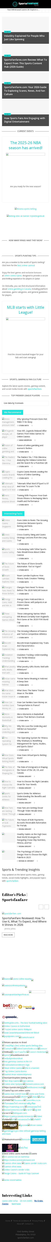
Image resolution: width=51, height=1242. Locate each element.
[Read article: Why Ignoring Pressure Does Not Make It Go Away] (9, 422)
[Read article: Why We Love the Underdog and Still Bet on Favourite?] (9, 729)
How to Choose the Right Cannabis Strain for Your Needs (32, 783)
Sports (7, 32)
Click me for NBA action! (27, 193)
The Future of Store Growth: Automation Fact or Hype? (29, 565)
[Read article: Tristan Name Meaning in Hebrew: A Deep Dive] (9, 682)
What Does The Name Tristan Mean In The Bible (30, 692)
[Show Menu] (3, 4)
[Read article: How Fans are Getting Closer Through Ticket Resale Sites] (9, 811)
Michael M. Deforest (26, 861)
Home (7, 1220)
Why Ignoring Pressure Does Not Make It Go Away (32, 420)
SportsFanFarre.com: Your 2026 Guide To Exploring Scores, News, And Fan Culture (25, 90)
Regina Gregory (25, 776)
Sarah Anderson (25, 440)
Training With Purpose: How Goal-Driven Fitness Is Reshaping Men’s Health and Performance (32, 498)
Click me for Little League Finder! (27, 364)
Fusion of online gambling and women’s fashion (30, 446)
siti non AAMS (26, 1200)
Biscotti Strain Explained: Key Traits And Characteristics (33, 644)
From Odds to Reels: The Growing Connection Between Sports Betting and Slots (32, 523)
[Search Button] (48, 4)
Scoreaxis (19, 403)
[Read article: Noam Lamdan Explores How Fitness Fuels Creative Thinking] (9, 579)
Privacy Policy (37, 1220)
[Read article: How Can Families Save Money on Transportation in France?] (9, 706)
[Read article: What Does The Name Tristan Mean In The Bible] (9, 694)
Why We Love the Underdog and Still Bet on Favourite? (32, 727)
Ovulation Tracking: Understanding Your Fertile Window (32, 656)
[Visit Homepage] (25, 4)
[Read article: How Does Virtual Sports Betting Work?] (9, 759)
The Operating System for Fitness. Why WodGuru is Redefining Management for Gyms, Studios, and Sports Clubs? (32, 742)
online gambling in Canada (19, 289)
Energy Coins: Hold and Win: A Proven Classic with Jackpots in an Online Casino (32, 602)
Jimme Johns (10, 929)
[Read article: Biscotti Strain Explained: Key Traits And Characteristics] (9, 646)
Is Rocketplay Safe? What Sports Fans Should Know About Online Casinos (31, 552)
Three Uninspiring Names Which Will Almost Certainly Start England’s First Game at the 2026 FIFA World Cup (33, 618)
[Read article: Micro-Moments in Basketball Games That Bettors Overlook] (9, 718)
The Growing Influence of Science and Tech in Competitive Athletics (32, 632)
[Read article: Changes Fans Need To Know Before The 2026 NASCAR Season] (9, 591)
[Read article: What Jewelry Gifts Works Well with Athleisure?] (9, 670)
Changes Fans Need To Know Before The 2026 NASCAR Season (32, 589)
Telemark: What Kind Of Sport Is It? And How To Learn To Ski (33, 485)
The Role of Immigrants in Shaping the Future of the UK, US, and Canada (32, 770)
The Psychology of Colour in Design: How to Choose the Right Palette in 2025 (32, 854)
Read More (8, 935)
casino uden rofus (10, 1200)
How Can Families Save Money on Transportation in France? (32, 703)
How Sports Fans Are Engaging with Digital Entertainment (24, 119)
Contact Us (29, 1224)
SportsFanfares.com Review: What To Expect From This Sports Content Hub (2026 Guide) (25, 63)
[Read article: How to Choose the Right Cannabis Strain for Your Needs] (9, 785)
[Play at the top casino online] (15, 1153)
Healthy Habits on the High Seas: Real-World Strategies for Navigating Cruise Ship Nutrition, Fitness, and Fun (32, 838)
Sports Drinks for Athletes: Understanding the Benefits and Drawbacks (31, 796)
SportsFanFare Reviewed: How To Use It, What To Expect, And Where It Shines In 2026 (24, 921)
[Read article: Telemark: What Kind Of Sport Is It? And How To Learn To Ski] (9, 487)
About (19, 1224)
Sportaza (16, 1203)
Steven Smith (24, 425)
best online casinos (26, 265)
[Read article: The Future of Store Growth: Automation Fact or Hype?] (9, 567)
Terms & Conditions (21, 1220)
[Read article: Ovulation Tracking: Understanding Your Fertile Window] (9, 658)
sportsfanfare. (12, 880)
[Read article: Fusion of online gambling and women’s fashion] (9, 449)
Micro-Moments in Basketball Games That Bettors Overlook (30, 715)
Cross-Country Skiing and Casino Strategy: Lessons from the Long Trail (32, 537)
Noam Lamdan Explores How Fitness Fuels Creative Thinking (31, 577)
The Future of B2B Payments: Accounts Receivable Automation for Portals (31, 822)
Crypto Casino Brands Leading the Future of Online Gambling (32, 473)
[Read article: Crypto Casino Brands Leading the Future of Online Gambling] (9, 475)
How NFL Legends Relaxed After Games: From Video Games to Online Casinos (32, 433)
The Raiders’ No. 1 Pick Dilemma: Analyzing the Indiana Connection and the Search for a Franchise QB (32, 460)
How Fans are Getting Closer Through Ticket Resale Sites (30, 809)
